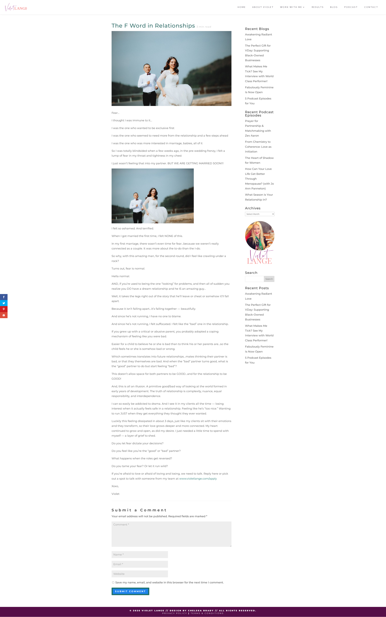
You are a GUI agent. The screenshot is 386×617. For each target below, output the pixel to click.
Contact (371, 7)
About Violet (263, 7)
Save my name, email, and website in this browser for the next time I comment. (169, 582)
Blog (334, 7)
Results (318, 7)
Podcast (351, 7)
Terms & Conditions (207, 613)
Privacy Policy (174, 613)
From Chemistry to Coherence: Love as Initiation (258, 146)
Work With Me (291, 7)
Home (242, 7)
